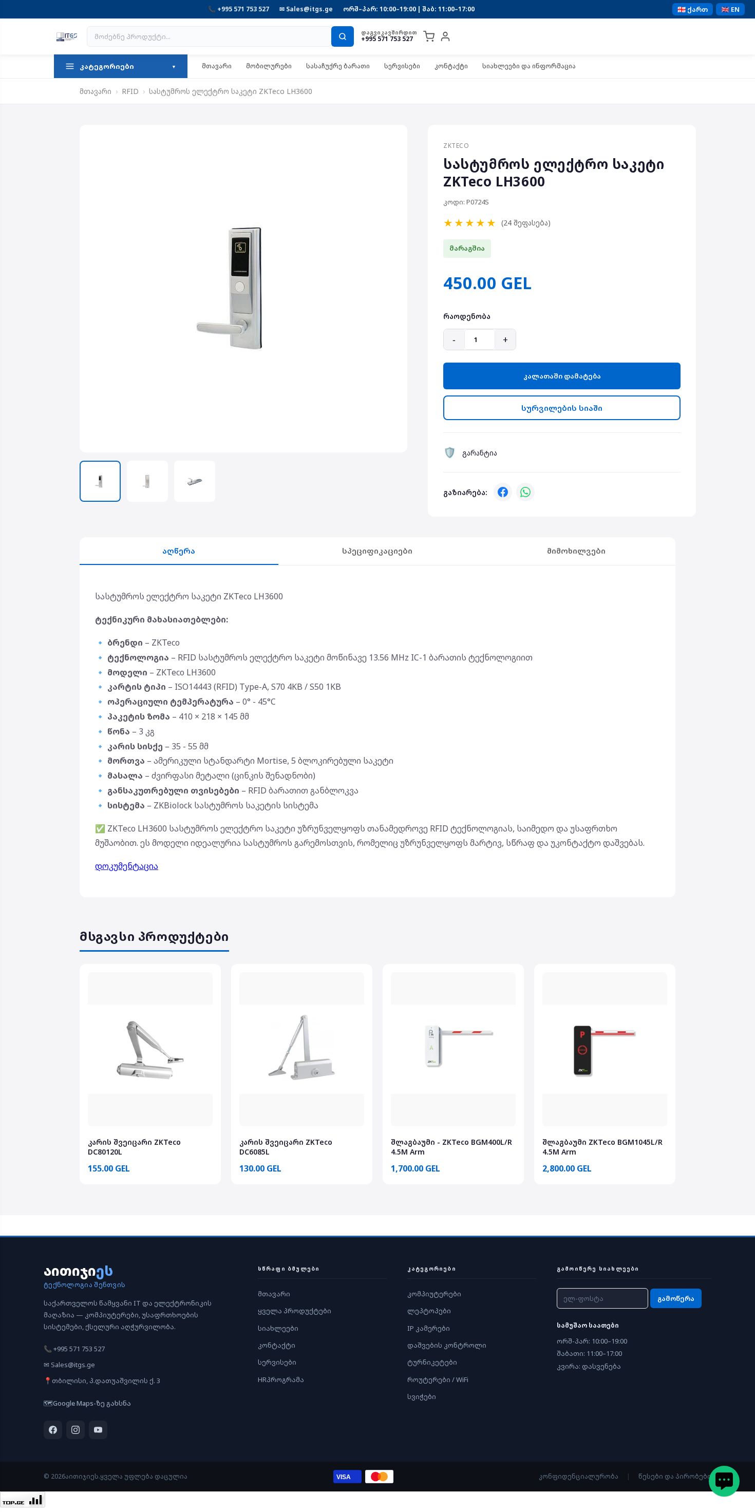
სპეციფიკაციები (377, 550)
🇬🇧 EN (730, 9)
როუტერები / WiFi (437, 1379)
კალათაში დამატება (562, 376)
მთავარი (217, 66)
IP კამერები (428, 1328)
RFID (130, 91)
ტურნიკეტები (432, 1362)
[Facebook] (503, 492)
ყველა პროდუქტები (294, 1310)
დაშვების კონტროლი (446, 1345)
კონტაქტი (451, 66)
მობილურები (269, 66)
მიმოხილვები (576, 550)
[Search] (342, 36)
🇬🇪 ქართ (692, 9)
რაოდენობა (466, 316)
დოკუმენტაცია (126, 866)
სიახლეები (278, 1328)
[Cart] (429, 36)
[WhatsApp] (525, 492)
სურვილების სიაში (561, 408)
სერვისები (402, 66)
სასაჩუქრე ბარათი (338, 66)
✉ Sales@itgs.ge (306, 9)
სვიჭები (421, 1396)
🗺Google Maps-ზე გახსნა (87, 1403)
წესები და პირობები (674, 1476)
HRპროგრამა (281, 1379)
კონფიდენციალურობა (578, 1476)
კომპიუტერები (434, 1293)
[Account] (445, 36)
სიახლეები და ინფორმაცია (529, 66)
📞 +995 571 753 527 (238, 9)
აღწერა (178, 550)
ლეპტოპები (429, 1310)
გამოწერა (675, 1298)
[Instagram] (75, 1430)
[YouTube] (98, 1430)
